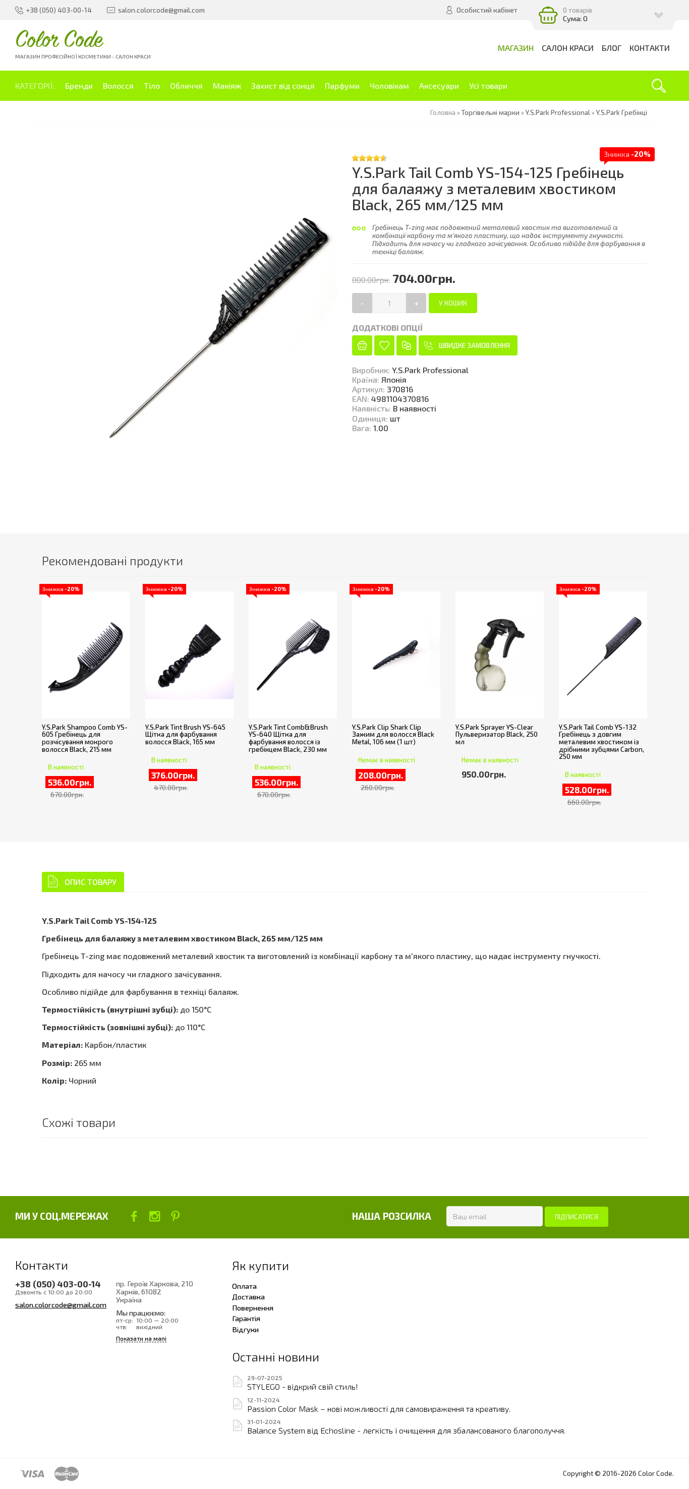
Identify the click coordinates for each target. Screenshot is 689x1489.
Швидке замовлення (474, 345)
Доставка (248, 1296)
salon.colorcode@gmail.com (60, 1304)
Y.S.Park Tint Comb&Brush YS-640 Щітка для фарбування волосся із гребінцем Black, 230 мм (288, 738)
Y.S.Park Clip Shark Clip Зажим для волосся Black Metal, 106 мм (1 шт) (393, 734)
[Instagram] (154, 1216)
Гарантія (246, 1318)
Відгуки (245, 1329)
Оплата (244, 1285)
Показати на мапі (141, 1338)
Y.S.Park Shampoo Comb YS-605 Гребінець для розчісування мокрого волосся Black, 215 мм (85, 738)
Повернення (252, 1307)
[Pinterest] (175, 1216)
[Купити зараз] (362, 345)
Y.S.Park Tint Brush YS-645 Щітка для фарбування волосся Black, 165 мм (185, 734)
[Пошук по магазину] (659, 86)
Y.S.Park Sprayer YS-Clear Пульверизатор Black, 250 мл (496, 734)
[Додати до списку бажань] (384, 345)
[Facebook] (134, 1216)
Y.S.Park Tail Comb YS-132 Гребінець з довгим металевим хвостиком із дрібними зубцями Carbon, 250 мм (601, 742)
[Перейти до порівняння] (406, 345)
